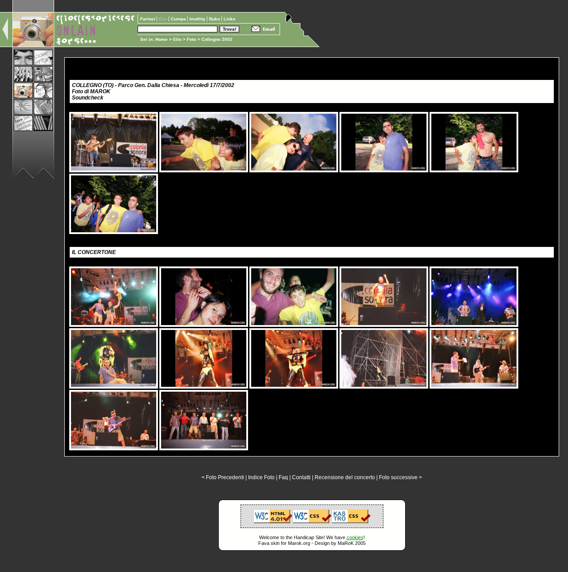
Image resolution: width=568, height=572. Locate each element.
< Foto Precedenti (222, 477)
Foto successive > (400, 477)
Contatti (301, 477)
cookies (355, 537)
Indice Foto (261, 477)
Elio (177, 39)
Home (161, 39)
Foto (191, 39)
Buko (215, 18)
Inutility (198, 18)
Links (230, 18)
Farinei (148, 18)
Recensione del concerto (345, 477)
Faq (283, 477)
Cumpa (179, 18)
